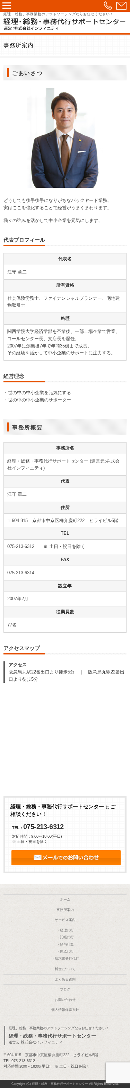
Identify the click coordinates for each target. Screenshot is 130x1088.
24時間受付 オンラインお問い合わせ (66, 857)
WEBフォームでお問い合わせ (121, 5)
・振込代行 (65, 951)
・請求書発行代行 (65, 958)
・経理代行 (65, 930)
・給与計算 (65, 944)
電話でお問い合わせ (108, 5)
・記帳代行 (65, 937)
